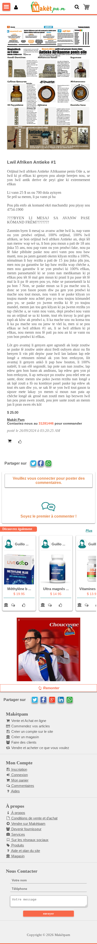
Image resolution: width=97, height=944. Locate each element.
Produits (17, 845)
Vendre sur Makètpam (27, 824)
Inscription (18, 769)
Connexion (19, 775)
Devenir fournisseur (25, 829)
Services (17, 834)
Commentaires (22, 786)
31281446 (46, 423)
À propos (17, 813)
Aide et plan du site (25, 851)
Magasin (17, 856)
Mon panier (19, 780)
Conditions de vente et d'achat (33, 818)
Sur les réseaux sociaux (29, 840)
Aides (15, 791)
